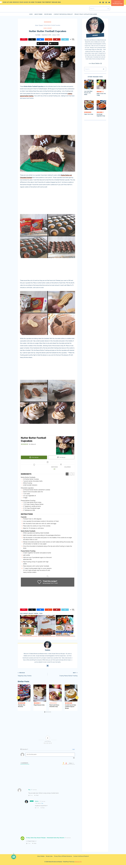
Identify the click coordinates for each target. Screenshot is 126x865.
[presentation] (24, 693)
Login (73, 749)
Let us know (46, 583)
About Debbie (38, 14)
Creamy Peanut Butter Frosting (68, 674)
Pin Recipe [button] (62, 457)
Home (31, 14)
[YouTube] (109, 2)
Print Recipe (54, 43)
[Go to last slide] (18, 697)
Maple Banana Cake (39, 705)
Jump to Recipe (43, 43)
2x (70, 474)
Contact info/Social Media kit (63, 14)
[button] (44, 22)
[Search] (103, 69)
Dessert (49, 28)
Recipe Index (48, 14)
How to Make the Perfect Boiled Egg (46, 2)
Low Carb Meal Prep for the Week (88, 93)
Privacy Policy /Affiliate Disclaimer (86, 14)
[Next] (77, 697)
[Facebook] (100, 2)
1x (67, 474)
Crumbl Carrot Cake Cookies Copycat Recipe (70, 706)
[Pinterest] (106, 2)
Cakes (45, 28)
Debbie (38, 35)
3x (73, 474)
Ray (29, 789)
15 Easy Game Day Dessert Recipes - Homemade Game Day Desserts (45, 837)
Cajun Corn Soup (88, 114)
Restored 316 (78, 861)
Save (24, 39)
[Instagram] (103, 2)
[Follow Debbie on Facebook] (47, 665)
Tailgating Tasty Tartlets (24, 674)
